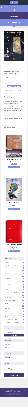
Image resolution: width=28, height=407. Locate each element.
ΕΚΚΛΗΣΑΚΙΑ (7, 284)
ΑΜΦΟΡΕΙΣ (7, 262)
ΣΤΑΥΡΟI (6, 316)
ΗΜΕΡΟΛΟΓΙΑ (8, 287)
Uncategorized (8, 347)
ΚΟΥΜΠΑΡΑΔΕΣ (8, 297)
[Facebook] (1, 7)
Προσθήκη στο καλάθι (14, 86)
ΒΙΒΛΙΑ (5, 92)
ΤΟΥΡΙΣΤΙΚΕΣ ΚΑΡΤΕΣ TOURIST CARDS (13, 319)
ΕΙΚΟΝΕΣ (7, 281)
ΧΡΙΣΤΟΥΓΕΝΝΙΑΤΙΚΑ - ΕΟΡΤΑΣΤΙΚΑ (12, 322)
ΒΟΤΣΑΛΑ (7, 273)
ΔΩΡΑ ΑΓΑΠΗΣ (8, 278)
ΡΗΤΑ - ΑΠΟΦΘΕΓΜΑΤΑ (10, 314)
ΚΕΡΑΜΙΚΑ (7, 289)
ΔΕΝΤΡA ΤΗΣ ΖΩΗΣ (9, 276)
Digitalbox (18, 393)
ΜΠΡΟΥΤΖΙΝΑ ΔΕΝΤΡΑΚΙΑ (10, 300)
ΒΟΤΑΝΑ (6, 270)
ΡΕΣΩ (6, 311)
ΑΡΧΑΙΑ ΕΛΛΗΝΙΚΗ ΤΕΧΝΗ (10, 265)
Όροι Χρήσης (8, 394)
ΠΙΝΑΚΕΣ (7, 306)
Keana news (7, 344)
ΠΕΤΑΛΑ (6, 303)
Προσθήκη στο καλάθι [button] (14, 167)
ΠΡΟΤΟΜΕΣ (7, 308)
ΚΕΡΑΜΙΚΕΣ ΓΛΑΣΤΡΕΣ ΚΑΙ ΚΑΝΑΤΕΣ (12, 292)
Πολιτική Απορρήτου (18, 394)
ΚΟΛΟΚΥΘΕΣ (7, 295)
